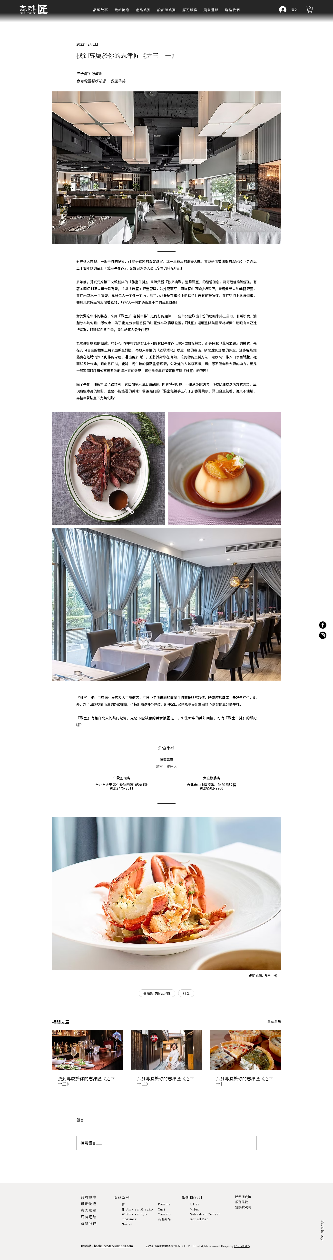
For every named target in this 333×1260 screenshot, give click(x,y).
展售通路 (89, 1217)
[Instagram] (322, 635)
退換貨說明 (243, 1207)
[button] (143, 10)
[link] (310, 9)
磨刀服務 (89, 1210)
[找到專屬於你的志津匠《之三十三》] (87, 1050)
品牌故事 (89, 1197)
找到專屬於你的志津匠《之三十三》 (86, 1081)
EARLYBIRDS (242, 1246)
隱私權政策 (243, 1197)
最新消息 (89, 1203)
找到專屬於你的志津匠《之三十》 (244, 1081)
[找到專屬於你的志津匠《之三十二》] (166, 1050)
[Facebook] (322, 625)
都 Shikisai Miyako (137, 1209)
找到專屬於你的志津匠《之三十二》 (165, 1081)
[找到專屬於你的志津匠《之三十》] (245, 1050)
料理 (186, 993)
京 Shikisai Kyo (134, 1214)
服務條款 (241, 1202)
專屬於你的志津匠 (157, 993)
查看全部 (274, 1021)
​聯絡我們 (89, 1223)
